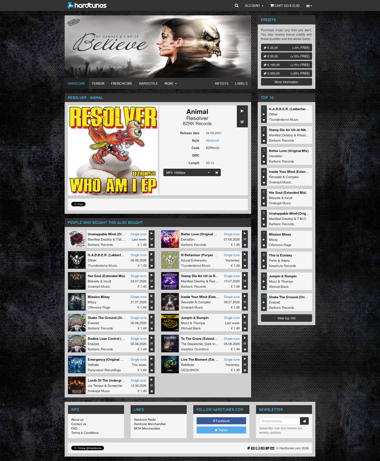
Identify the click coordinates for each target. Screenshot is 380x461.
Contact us (78, 424)
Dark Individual (215, 343)
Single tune (138, 234)
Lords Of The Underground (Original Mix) (119, 380)
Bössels (93, 281)
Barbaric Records (100, 244)
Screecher (115, 385)
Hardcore (76, 83)
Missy (92, 302)
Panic (273, 260)
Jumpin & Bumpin (195, 317)
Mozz (185, 322)
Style (195, 140)
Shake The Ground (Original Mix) (113, 317)
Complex (204, 302)
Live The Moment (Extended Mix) (206, 359)
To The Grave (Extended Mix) (203, 338)
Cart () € (287, 5)
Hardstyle (148, 83)
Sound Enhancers (194, 260)
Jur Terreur (96, 385)
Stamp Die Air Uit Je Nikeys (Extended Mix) (214, 275)
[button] (237, 5)
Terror (98, 83)
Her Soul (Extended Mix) (106, 275)
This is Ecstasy (280, 255)
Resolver (197, 118)
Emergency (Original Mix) (107, 359)
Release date (189, 133)
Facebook (222, 421)
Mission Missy (99, 296)
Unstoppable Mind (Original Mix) (113, 234)
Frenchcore (122, 83)
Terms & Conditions (85, 432)
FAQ (74, 428)
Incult (107, 281)
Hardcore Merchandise (150, 424)
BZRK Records (197, 123)
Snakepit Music (99, 286)
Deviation (187, 239)
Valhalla (93, 364)
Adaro (285, 260)
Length (194, 163)
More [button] (170, 83)
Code (195, 148)
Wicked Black (191, 328)
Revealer (187, 302)
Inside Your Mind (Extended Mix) (206, 296)
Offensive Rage (99, 307)
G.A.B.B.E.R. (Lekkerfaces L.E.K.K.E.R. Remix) (123, 254)
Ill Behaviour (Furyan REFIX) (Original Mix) (214, 254)
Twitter (223, 430)
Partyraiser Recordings (104, 370)
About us (77, 419)
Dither (92, 260)
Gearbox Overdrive (195, 349)
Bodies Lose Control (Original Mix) (114, 338)
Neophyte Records (282, 265)
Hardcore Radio (145, 419)
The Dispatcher (192, 343)
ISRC (195, 155)
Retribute (187, 364)
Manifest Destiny (100, 239)
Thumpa (199, 322)
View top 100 (287, 318)
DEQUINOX (190, 370)
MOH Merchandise (147, 428)
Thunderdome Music (102, 265)
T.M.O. (121, 239)
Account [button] (253, 5)
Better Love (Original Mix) (201, 234)
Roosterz (215, 281)
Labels (241, 83)
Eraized (93, 322)
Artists (222, 83)
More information (286, 82)
